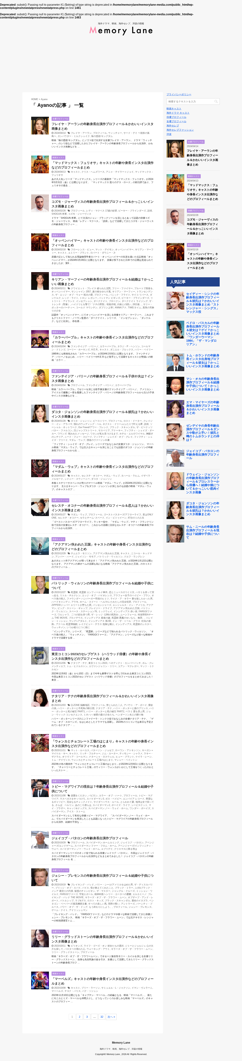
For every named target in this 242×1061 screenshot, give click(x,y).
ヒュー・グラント (125, 756)
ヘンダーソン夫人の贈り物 (129, 714)
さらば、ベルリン (64, 805)
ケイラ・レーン (144, 756)
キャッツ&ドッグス (77, 808)
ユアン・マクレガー (128, 666)
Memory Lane (121, 1042)
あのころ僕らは (83, 805)
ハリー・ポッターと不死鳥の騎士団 (76, 708)
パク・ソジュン (90, 991)
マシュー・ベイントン (125, 760)
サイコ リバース (140, 294)
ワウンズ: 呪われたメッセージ (73, 433)
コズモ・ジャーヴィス (79, 214)
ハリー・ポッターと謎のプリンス (130, 708)
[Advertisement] (121, 64)
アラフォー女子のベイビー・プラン (131, 595)
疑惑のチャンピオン (84, 891)
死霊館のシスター (142, 624)
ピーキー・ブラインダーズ (132, 210)
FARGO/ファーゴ (69, 894)
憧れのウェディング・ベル (87, 424)
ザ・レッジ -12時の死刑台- (105, 614)
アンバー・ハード (64, 556)
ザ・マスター (103, 891)
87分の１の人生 (136, 517)
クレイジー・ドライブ (100, 608)
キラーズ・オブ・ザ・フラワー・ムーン (105, 897)
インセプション (84, 301)
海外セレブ (173, 125)
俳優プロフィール (176, 117)
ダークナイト (100, 301)
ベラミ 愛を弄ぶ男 (135, 711)
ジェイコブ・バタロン (131, 842)
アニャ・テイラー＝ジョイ (120, 171)
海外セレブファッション (180, 129)
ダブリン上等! (106, 307)
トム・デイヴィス (61, 760)
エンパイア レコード (133, 798)
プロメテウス (76, 617)
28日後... (137, 304)
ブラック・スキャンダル (122, 427)
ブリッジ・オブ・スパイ (68, 887)
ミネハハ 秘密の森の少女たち (99, 714)
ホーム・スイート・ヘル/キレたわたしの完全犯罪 (105, 601)
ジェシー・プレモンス (140, 907)
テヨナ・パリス (72, 991)
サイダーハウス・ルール (106, 802)
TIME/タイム (134, 307)
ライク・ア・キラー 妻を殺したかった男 (131, 598)
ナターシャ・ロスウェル (101, 756)
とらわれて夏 (127, 802)
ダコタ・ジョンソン (81, 421)
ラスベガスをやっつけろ (72, 798)
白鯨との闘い (124, 304)
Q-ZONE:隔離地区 (80, 705)
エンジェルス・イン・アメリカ (129, 605)
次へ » (111, 1016)
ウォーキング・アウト (98, 949)
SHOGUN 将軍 (59, 214)
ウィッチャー (115, 133)
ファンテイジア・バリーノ (85, 346)
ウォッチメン (58, 627)
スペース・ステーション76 (83, 611)
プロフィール (100, 133)
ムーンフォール (128, 614)
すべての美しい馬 (97, 903)
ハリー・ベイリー (144, 349)
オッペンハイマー (124, 249)
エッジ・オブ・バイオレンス (97, 595)
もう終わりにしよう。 (100, 907)
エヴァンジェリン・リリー (103, 666)
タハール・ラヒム (130, 475)
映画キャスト (174, 108)
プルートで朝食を (143, 288)
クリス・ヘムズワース (93, 171)
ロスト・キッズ (95, 900)
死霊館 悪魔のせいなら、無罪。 (128, 617)
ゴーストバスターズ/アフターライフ (122, 514)
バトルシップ (67, 900)
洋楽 (169, 134)
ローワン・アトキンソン (127, 750)
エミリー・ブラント (78, 252)
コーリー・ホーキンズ (78, 349)
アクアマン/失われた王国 (106, 553)
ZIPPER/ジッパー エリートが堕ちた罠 (71, 605)
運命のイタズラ (140, 900)
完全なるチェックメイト (79, 802)
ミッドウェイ (105, 611)
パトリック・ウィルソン (110, 556)
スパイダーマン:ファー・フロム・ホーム (95, 845)
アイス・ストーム (76, 811)
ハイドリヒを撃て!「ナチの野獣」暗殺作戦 (93, 304)
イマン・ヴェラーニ (142, 987)
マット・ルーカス (80, 750)
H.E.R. (94, 349)
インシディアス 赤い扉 (125, 611)
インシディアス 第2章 (99, 621)
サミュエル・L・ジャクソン (115, 987)
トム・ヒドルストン (77, 666)
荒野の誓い (114, 903)
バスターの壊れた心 (74, 949)
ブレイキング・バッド (82, 884)
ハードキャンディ (61, 601)
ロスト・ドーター (132, 421)
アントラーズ (128, 903)
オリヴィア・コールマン (75, 756)
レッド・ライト (70, 298)
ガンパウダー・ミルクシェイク (74, 136)
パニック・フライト (119, 294)
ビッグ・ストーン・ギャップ (73, 608)
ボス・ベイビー (113, 798)
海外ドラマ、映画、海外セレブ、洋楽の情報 (121, 1049)
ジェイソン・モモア (85, 556)
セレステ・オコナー (91, 475)
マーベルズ (57, 991)
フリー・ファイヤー (122, 288)
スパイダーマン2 (101, 805)
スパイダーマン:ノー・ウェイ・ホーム (108, 808)
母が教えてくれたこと (101, 887)
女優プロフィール (176, 121)
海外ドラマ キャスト (178, 112)
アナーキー (117, 430)
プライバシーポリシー (179, 94)
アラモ (74, 601)
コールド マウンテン (86, 307)
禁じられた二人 (114, 705)
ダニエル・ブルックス (121, 349)
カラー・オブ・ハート (110, 795)
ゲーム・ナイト (60, 910)
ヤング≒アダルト (78, 621)
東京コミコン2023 (97, 663)
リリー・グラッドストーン (65, 952)
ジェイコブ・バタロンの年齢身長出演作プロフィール (90, 838)
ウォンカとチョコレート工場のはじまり (92, 760)
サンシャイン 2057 (81, 291)
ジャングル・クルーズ (123, 891)
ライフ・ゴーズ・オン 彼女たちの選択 (104, 945)
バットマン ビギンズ (109, 298)
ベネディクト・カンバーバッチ (125, 663)
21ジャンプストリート (85, 430)
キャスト (75, 171)
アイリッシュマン (78, 910)
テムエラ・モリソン (81, 553)
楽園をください (79, 795)
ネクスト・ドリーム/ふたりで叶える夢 (123, 424)
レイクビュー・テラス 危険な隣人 (96, 624)
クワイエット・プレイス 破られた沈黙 (91, 288)
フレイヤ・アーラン (81, 133)
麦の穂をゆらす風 (101, 291)
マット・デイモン (104, 249)
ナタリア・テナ (79, 663)
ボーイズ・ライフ (120, 805)
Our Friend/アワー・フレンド (93, 427)
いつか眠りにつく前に (78, 627)
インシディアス (124, 624)
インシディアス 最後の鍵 (97, 617)
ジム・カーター (110, 753)
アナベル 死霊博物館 (66, 624)
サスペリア (104, 430)
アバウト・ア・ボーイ (135, 705)
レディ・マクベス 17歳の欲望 (101, 210)
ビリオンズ (76, 945)
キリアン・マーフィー (123, 291)
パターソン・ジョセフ (102, 750)
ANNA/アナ (120, 307)
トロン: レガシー (88, 298)
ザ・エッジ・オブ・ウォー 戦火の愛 (74, 294)
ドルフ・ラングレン (134, 556)
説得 (149, 210)
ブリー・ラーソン (90, 987)
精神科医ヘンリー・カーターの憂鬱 (112, 894)
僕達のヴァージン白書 (98, 440)
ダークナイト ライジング (135, 301)
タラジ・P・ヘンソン (128, 346)
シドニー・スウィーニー (77, 479)
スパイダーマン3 (95, 798)
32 (101, 1016)
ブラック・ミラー (124, 887)
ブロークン (114, 301)
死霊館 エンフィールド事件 (93, 592)
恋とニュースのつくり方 (121, 592)
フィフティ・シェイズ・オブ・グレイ (113, 437)
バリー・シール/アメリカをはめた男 (114, 884)
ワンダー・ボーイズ (140, 808)
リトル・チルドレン (70, 595)
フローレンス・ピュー (82, 249)
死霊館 (74, 592)
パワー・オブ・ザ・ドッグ (74, 907)
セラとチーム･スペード (92, 517)
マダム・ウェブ (77, 440)
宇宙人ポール (86, 894)
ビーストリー (100, 421)
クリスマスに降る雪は (125, 849)
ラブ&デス (80, 900)
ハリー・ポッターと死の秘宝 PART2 (105, 711)
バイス (85, 887)
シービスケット (139, 805)
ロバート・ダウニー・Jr (102, 252)
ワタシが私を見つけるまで (104, 433)
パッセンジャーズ (102, 605)
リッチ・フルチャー (90, 753)
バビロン (93, 795)
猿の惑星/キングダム (102, 136)
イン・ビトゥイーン (116, 517)
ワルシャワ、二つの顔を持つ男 (74, 614)
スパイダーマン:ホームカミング (102, 842)
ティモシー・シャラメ (130, 753)
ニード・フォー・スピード (78, 437)
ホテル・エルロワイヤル (132, 433)
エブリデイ (107, 849)
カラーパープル (108, 346)
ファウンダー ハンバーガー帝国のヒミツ (88, 598)
